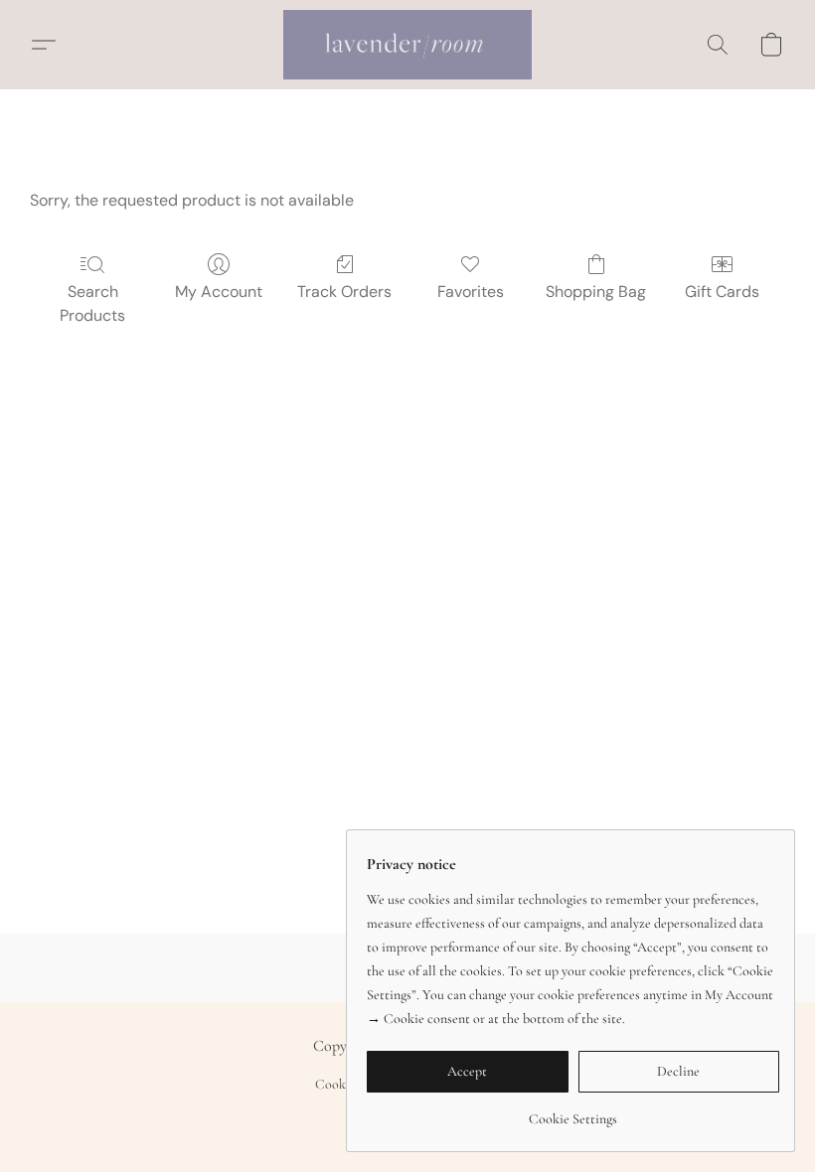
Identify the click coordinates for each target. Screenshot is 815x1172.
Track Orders (344, 291)
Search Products (92, 303)
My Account (218, 291)
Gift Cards (722, 291)
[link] (573, 1112)
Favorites (470, 291)
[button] (407, 44)
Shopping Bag (596, 291)
